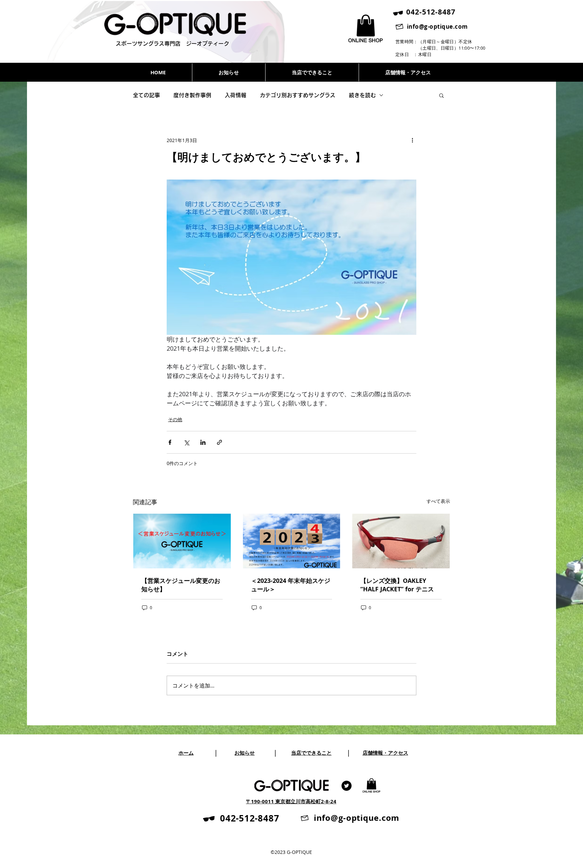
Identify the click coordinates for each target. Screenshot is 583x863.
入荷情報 (235, 95)
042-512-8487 (249, 818)
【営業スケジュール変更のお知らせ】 (180, 584)
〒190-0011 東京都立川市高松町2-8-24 (291, 801)
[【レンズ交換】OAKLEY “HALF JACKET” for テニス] (401, 541)
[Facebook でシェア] (170, 442)
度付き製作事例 (192, 95)
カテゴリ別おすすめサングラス (297, 95)
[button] (441, 95)
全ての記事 (146, 95)
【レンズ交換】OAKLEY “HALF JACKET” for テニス (397, 584)
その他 (175, 419)
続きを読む (362, 95)
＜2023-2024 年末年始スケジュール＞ (290, 584)
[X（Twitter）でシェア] (186, 442)
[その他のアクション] (412, 140)
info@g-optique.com (437, 26)
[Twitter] (346, 786)
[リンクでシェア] (219, 442)
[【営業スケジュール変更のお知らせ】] (182, 541)
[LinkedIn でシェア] (203, 442)
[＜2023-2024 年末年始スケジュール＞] (291, 541)
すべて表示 (438, 501)
